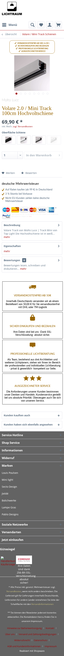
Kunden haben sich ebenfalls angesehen (28, 424)
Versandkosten (13, 591)
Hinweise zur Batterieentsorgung (24, 628)
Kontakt (50, 628)
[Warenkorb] (58, 24)
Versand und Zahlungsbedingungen (37, 634)
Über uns (10, 634)
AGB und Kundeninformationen (24, 646)
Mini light (7, 479)
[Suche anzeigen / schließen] (32, 24)
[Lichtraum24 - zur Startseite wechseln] (12, 11)
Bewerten (31, 173)
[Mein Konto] (49, 24)
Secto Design (9, 486)
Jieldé (5, 493)
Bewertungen (12, 260)
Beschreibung (12, 225)
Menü (13, 25)
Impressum (51, 646)
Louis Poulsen (10, 472)
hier (30, 216)
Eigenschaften (12, 246)
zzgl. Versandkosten (23, 126)
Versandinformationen (42, 604)
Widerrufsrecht (22, 640)
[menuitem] (9, 24)
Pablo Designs (10, 514)
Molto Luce (10, 100)
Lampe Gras (9, 507)
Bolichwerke (9, 500)
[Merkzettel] (40, 24)
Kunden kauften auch (17, 415)
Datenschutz (40, 640)
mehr (7, 237)
